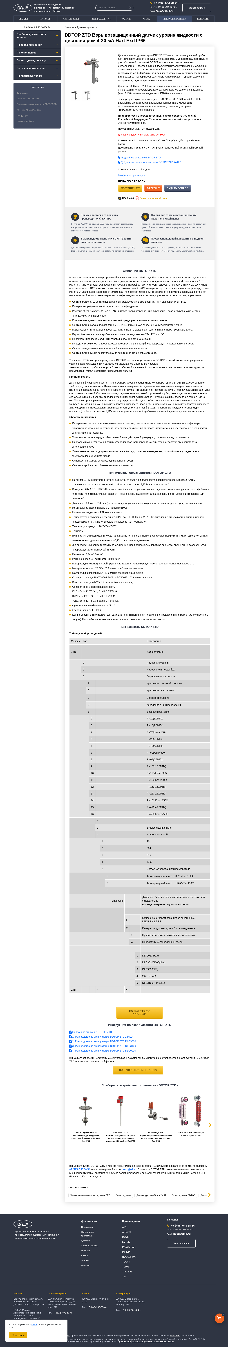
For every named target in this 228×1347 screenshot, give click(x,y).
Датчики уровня (86, 27)
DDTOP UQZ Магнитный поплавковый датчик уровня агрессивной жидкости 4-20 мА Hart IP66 (86, 1137)
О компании (87, 1227)
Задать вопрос (197, 8)
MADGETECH (129, 1247)
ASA (124, 1227)
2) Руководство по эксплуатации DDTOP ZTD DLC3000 (104, 1041)
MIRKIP (126, 1252)
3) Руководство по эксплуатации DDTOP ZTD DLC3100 (104, 1046)
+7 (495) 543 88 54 (166, 2)
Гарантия (86, 1250)
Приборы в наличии (174, 19)
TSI (124, 1276)
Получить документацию (138, 1070)
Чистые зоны (71, 19)
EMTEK (126, 1242)
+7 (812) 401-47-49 (62, 1312)
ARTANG (126, 1232)
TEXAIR (126, 1261)
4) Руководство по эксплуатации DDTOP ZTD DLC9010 (104, 1050)
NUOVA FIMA (128, 1257)
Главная (69, 27)
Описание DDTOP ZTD (28, 99)
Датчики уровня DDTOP (183, 1195)
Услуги (126, 19)
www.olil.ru (175, 1335)
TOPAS (125, 1266)
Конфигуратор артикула (131, 175)
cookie (34, 1324)
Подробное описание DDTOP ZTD (140, 157)
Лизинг (84, 1255)
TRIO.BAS (127, 1271)
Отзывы (85, 1260)
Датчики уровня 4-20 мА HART (151, 1195)
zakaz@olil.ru (165, 11)
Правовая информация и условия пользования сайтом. (146, 1341)
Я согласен (18, 1335)
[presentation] (207, 1195)
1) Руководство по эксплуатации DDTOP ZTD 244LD (150, 162)
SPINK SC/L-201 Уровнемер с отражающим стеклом (191, 1134)
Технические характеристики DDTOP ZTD (37, 104)
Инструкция (22, 115)
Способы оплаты (89, 1245)
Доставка (85, 1240)
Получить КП (130, 188)
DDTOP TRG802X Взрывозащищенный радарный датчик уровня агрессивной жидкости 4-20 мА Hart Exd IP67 (120, 1137)
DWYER (126, 1237)
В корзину (153, 188)
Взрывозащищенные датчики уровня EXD (90, 1195)
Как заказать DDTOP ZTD (29, 110)
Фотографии (22, 93)
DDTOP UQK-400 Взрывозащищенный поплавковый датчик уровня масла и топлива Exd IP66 (156, 1137)
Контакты (203, 19)
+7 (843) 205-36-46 (97, 1307)
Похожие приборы (25, 121)
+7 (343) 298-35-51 (131, 1310)
